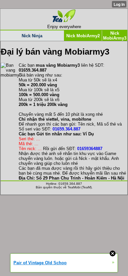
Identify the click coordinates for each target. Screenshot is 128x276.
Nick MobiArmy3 (114, 36)
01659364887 (89, 148)
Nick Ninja (32, 35)
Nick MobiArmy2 (83, 35)
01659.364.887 (66, 129)
